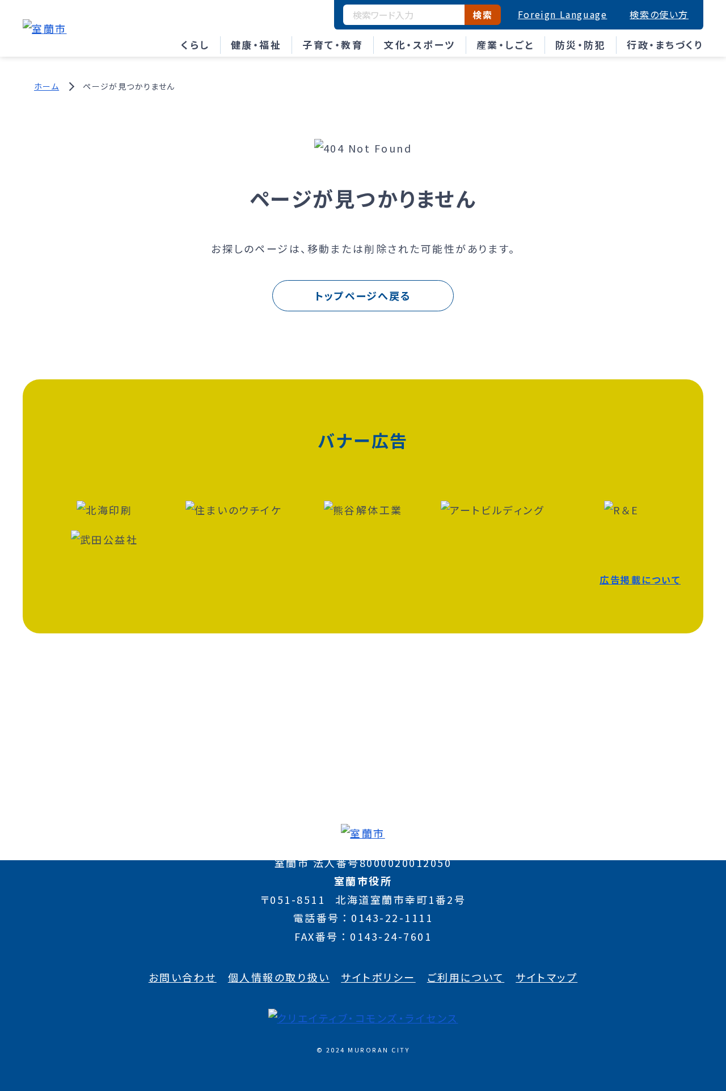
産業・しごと (505, 44)
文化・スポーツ (419, 44)
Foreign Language (562, 14)
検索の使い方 (659, 14)
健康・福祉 (256, 44)
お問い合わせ (183, 977)
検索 (482, 15)
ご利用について (466, 977)
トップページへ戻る (363, 295)
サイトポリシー (378, 977)
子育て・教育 (332, 44)
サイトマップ (546, 977)
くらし (195, 44)
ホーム (46, 86)
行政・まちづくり (665, 44)
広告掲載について (640, 579)
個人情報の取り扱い (279, 977)
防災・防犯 (580, 44)
